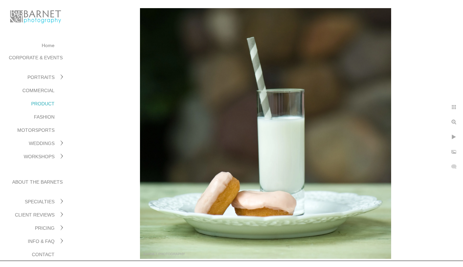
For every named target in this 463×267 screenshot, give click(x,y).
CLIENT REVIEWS (35, 215)
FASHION (44, 117)
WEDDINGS (42, 143)
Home (48, 45)
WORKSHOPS (39, 156)
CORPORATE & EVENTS (36, 57)
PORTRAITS (41, 77)
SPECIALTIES (40, 201)
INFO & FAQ (41, 241)
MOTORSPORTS (36, 130)
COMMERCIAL (38, 90)
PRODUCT (43, 103)
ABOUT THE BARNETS (37, 182)
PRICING (45, 228)
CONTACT (43, 254)
